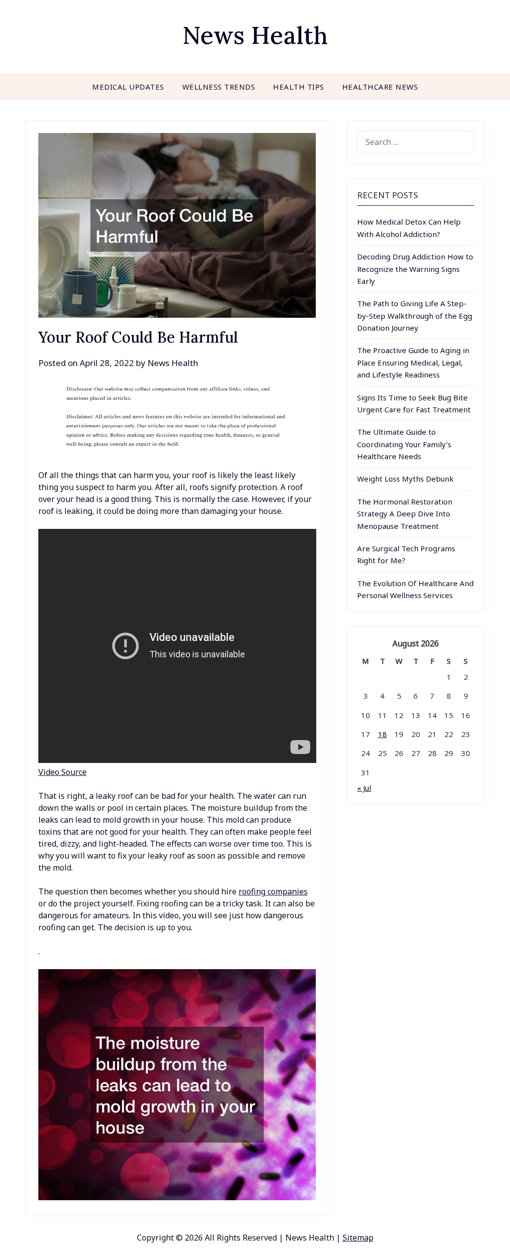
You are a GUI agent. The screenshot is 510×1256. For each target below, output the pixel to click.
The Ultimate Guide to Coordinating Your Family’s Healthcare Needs (404, 444)
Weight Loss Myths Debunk (405, 479)
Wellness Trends (218, 87)
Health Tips (298, 87)
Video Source (62, 771)
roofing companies (273, 891)
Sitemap (358, 1237)
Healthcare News (380, 87)
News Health (255, 35)
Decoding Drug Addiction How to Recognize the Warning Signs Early (415, 268)
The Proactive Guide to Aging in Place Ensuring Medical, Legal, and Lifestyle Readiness (413, 362)
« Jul (364, 788)
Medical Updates (128, 87)
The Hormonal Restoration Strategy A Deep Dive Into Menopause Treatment (404, 514)
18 (382, 734)
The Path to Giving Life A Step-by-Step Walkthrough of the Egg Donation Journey (414, 315)
